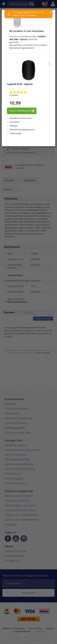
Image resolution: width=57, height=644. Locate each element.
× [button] (51, 12)
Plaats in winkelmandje (19, 110)
